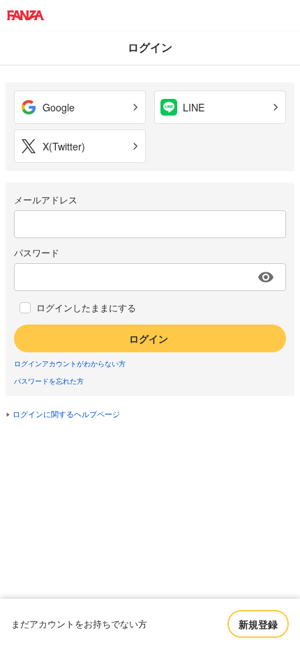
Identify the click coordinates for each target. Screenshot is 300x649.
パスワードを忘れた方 (49, 381)
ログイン (148, 338)
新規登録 (258, 624)
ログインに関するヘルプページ (66, 413)
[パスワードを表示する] (266, 277)
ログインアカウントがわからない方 (70, 363)
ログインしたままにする (86, 308)
